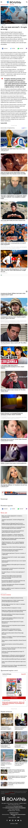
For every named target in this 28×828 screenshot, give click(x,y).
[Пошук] (26, 2)
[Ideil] (14, 823)
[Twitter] (10, 820)
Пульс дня (12, 4)
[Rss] (21, 820)
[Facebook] (7, 820)
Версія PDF (23, 674)
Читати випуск (14, 697)
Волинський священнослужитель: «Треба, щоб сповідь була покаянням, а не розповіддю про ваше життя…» (13, 703)
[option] (14, 702)
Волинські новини (4, 4)
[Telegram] (15, 820)
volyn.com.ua (11, 792)
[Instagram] (13, 820)
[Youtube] (18, 820)
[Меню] (1, 2)
